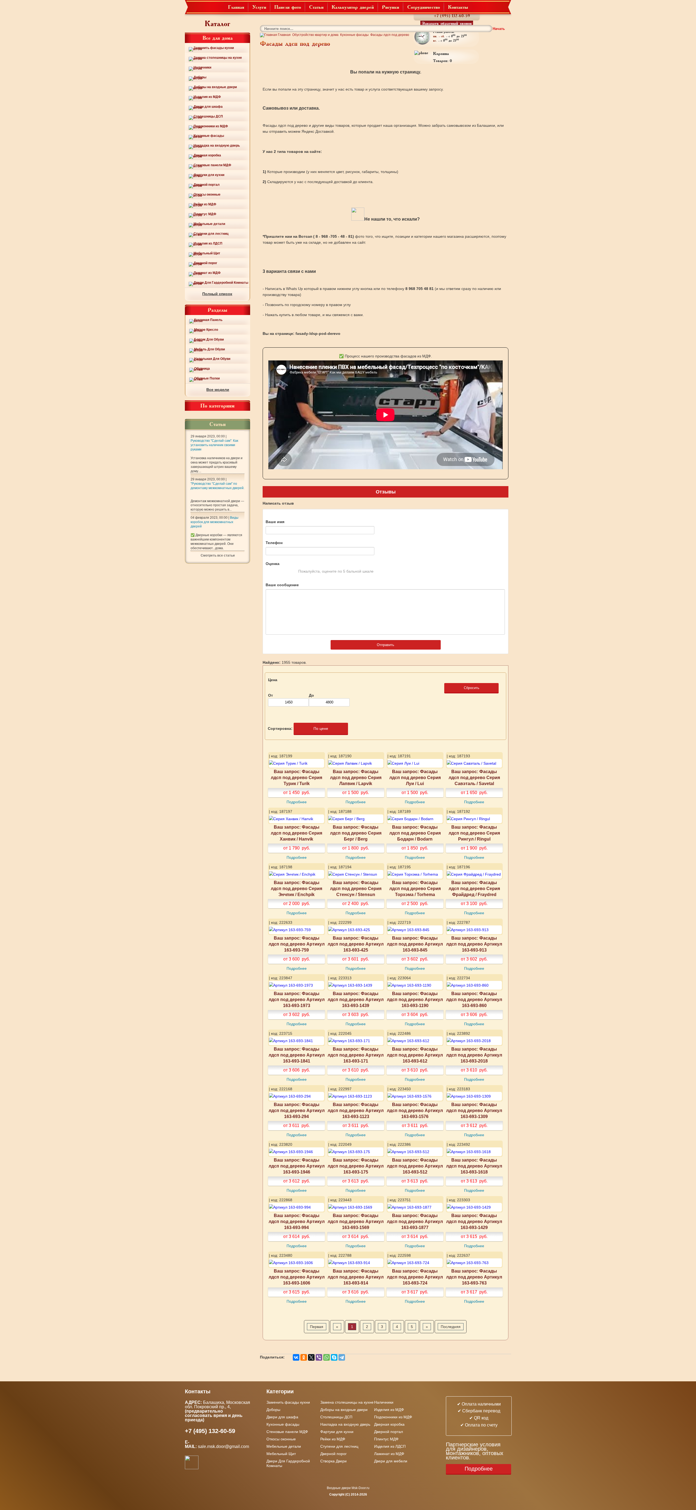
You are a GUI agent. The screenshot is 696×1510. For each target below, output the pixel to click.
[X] (311, 1357)
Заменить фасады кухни (214, 48)
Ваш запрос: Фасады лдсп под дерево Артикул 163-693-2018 (474, 1054)
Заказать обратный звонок (447, 23)
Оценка (272, 563)
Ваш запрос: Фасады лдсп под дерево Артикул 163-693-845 (415, 943)
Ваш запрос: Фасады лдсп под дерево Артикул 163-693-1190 (415, 999)
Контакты (458, 7)
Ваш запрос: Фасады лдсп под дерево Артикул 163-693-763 (474, 1276)
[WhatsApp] (326, 1357)
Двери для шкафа (208, 107)
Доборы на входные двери (215, 87)
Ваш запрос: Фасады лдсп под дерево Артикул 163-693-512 (415, 1165)
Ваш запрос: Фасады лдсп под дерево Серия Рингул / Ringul (474, 833)
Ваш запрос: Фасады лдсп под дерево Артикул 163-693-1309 (474, 1110)
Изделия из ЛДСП (208, 243)
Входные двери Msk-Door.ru (348, 1488)
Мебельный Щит (207, 253)
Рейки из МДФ (205, 204)
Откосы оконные (207, 194)
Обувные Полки (207, 378)
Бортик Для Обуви (209, 339)
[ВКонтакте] (296, 1357)
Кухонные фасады (209, 136)
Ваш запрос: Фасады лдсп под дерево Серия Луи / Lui (415, 777)
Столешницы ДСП (208, 116)
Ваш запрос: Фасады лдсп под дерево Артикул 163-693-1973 (297, 999)
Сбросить (471, 688)
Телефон (274, 543)
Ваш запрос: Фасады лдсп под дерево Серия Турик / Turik (296, 777)
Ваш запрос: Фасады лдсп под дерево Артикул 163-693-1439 (356, 999)
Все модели (217, 389)
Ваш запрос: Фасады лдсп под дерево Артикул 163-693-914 (356, 1276)
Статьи (316, 7)
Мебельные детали (209, 224)
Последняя (451, 1326)
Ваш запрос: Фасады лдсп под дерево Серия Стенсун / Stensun (355, 888)
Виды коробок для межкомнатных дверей (214, 522)
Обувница (202, 368)
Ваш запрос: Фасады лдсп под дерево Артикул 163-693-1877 (415, 1221)
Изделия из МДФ (207, 97)
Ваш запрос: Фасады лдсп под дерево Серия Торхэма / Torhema (415, 888)
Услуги (259, 7)
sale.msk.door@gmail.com (224, 1446)
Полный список (217, 294)
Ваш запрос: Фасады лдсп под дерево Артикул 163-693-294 (297, 1110)
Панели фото (287, 7)
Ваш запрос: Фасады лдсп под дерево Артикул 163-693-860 (474, 999)
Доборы (200, 77)
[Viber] (319, 1357)
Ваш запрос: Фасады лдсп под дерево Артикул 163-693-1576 (415, 1110)
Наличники (202, 67)
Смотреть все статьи (218, 555)
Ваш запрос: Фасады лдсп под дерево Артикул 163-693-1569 (356, 1221)
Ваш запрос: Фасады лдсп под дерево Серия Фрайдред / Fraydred (474, 888)
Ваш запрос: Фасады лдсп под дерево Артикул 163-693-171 (356, 1054)
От (270, 695)
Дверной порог (205, 263)
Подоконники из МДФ (211, 126)
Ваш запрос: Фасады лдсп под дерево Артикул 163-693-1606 (297, 1276)
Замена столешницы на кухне (218, 58)
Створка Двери (333, 1461)
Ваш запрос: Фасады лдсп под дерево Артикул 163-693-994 (297, 1221)
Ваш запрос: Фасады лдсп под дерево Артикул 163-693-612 (415, 1054)
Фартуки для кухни (209, 175)
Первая (316, 1326)
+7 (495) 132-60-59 (452, 15)
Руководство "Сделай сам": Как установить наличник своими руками (214, 445)
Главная (236, 7)
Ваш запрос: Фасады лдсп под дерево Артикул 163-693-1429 (474, 1221)
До (311, 695)
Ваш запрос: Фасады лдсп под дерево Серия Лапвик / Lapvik (355, 777)
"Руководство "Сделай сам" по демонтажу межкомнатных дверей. (217, 486)
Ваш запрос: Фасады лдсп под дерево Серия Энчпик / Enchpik (296, 888)
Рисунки (390, 7)
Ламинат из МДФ (207, 273)
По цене (320, 728)
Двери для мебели (390, 1461)
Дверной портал (207, 185)
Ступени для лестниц (211, 234)
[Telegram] (341, 1357)
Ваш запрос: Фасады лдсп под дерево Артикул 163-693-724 (415, 1276)
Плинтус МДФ (205, 214)
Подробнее (297, 802)
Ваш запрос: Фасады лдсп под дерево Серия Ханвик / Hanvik (296, 833)
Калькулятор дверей (353, 7)
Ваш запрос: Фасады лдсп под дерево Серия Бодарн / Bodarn (415, 833)
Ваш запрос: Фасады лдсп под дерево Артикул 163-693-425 (356, 943)
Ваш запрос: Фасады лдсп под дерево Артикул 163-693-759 (297, 943)
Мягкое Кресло (206, 330)
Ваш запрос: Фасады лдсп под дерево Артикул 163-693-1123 (356, 1110)
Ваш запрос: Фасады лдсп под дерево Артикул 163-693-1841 (297, 1054)
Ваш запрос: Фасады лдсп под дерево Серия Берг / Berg (355, 833)
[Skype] (334, 1357)
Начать (499, 29)
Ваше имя (275, 522)
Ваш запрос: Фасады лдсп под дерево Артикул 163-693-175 (356, 1165)
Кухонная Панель (208, 320)
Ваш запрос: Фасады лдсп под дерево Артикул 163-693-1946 (297, 1165)
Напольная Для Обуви (212, 359)
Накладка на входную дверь (217, 145)
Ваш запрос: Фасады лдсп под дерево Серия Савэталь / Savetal (474, 777)
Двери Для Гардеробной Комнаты (221, 283)
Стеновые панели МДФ (212, 165)
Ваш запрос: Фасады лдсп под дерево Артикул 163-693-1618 (474, 1165)
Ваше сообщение (282, 585)
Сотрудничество (423, 7)
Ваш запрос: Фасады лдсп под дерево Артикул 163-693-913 (474, 943)
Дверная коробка (207, 155)
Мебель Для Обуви (209, 349)
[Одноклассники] (303, 1357)
